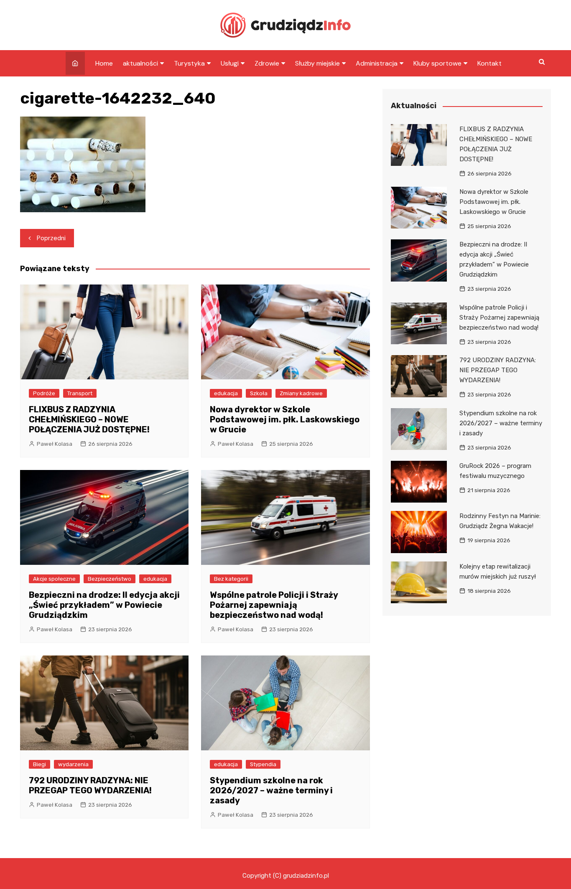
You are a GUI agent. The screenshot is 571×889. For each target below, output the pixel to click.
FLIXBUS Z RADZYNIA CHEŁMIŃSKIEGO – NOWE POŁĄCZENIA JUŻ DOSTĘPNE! (89, 419)
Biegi (39, 764)
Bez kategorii (231, 579)
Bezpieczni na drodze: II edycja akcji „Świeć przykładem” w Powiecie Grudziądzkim (104, 605)
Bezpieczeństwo (109, 579)
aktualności (140, 63)
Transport (79, 393)
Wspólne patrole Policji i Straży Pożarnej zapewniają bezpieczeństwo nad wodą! (274, 605)
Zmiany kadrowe (301, 393)
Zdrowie (267, 63)
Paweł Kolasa (54, 444)
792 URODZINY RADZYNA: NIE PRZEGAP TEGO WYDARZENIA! (90, 785)
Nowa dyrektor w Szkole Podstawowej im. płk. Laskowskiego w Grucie (284, 419)
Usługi (230, 63)
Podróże (44, 393)
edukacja (226, 393)
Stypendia (263, 764)
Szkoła (259, 393)
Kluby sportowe (437, 63)
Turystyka (189, 63)
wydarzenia (73, 764)
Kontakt (489, 63)
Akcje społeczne (54, 579)
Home (104, 63)
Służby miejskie (317, 63)
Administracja (377, 63)
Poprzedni (51, 238)
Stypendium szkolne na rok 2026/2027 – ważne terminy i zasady (271, 790)
